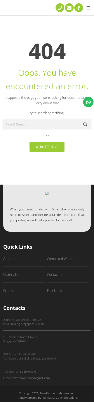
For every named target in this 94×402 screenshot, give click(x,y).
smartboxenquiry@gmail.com (31, 378)
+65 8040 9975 (27, 372)
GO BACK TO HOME (47, 146)
